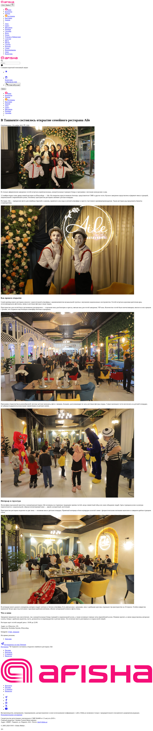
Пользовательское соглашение (11, 715)
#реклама (8, 639)
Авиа (7, 52)
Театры (7, 13)
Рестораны (11, 16)
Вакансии (8, 656)
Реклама (8, 650)
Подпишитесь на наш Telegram (15, 645)
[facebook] (6, 700)
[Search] (12, 4)
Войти (8, 5)
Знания (7, 20)
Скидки (8, 44)
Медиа (7, 42)
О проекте (8, 654)
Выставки (8, 18)
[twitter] (6, 706)
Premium (8, 29)
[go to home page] (7, 2)
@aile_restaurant (13, 632)
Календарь (8, 54)
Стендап (8, 39)
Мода (7, 41)
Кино (9, 10)
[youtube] (6, 709)
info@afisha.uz (42, 722)
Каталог (8, 46)
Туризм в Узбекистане (13, 37)
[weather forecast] (78, 73)
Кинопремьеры (10, 50)
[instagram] (6, 703)
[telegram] (6, 698)
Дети (7, 24)
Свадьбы (8, 31)
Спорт (7, 48)
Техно (7, 35)
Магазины (8, 27)
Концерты (8, 12)
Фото (7, 33)
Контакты (8, 652)
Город (7, 26)
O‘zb (3, 5)
